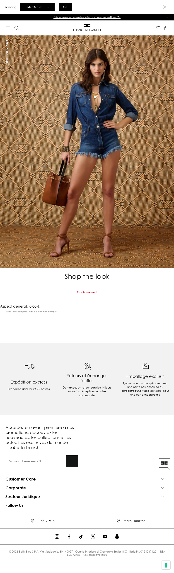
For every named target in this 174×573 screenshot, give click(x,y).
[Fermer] (167, 17)
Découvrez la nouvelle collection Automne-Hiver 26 (87, 17)
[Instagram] (57, 537)
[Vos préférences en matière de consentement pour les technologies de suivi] (166, 565)
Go (65, 7)
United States (33, 7)
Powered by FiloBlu (95, 555)
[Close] (164, 7)
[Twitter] (93, 537)
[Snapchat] (117, 537)
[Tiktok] (81, 537)
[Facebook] (69, 537)
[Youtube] (105, 537)
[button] (87, 17)
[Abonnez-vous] (72, 461)
